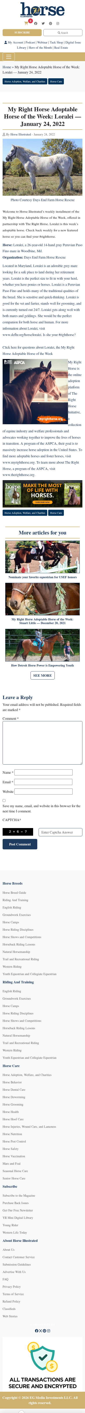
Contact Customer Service (19, 1257)
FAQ (5, 1279)
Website (8, 791)
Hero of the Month (40, 47)
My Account (15, 42)
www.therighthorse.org (18, 474)
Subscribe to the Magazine (19, 1195)
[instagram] (57, 23)
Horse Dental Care (14, 1089)
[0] (26, 23)
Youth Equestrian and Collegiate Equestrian (29, 974)
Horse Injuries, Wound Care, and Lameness (29, 1126)
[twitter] (43, 23)
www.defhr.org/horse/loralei (22, 334)
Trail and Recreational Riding (21, 959)
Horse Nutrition (12, 1134)
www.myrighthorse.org (19, 462)
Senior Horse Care (14, 1178)
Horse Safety (11, 1149)
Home (7, 67)
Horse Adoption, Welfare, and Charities (25, 81)
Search (64, 32)
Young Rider (10, 1225)
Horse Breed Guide (14, 892)
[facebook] (35, 23)
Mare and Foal (11, 1163)
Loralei (18, 244)
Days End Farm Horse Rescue (45, 257)
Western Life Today (15, 1232)
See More (42, 675)
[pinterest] (50, 23)
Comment (11, 718)
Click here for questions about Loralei (28, 347)
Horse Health (11, 1112)
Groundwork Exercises (17, 915)
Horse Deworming (14, 1097)
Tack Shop (56, 42)
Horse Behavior (12, 1082)
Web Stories (10, 1316)
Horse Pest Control (14, 1141)
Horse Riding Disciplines (18, 929)
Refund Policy (11, 1301)
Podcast (30, 42)
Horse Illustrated (20, 134)
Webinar (42, 42)
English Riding (12, 907)
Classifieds (9, 1309)
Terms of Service (13, 1294)
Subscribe (22, 32)
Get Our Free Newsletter (18, 1210)
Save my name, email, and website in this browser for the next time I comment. (41, 808)
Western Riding (12, 966)
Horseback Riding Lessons (19, 944)
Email (8, 782)
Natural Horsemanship (16, 952)
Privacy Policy (12, 1286)
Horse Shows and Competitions (22, 937)
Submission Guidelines (17, 1264)
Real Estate (61, 47)
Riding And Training (15, 900)
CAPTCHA (12, 819)
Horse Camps (11, 922)
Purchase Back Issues (16, 1203)
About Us (8, 1250)
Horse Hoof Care (13, 1119)
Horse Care (56, 81)
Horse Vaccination (14, 1156)
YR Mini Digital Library (18, 1218)
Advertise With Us (14, 1272)
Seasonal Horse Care (15, 1171)
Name (8, 772)
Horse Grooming (13, 1104)
